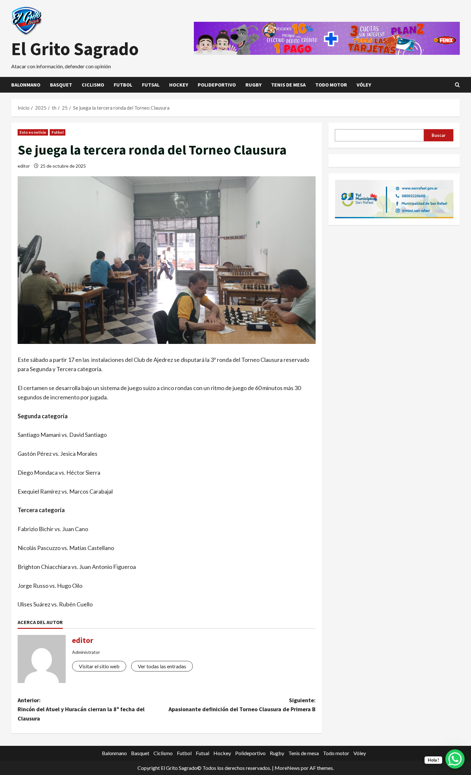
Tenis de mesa (288, 84)
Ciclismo (93, 84)
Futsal (151, 84)
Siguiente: (242, 704)
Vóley (364, 84)
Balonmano (25, 84)
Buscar (439, 135)
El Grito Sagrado (75, 49)
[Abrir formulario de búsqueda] (457, 85)
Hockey (178, 84)
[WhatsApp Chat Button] (455, 759)
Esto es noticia (33, 132)
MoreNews (287, 768)
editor (24, 166)
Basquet (61, 84)
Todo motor (331, 84)
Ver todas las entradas (162, 666)
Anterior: (81, 709)
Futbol (123, 84)
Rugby (253, 84)
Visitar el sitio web (99, 666)
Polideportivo (217, 84)
